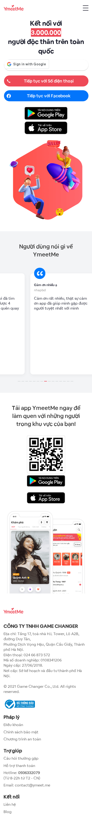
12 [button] (61, 378)
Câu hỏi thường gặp (21, 758)
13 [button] (65, 378)
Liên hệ (10, 804)
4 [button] (31, 378)
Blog (8, 811)
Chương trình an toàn (22, 739)
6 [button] (38, 378)
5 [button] (35, 378)
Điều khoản (13, 724)
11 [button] (57, 378)
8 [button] (46, 378)
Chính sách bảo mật (21, 732)
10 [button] (53, 378)
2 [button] (23, 378)
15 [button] (72, 378)
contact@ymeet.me (32, 785)
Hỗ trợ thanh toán (19, 765)
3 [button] (27, 378)
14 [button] (69, 378)
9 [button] (50, 378)
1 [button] (19, 378)
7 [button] (42, 378)
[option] (46, 323)
